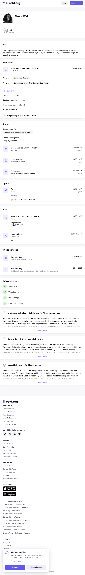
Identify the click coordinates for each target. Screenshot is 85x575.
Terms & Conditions (10, 453)
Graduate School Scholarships (14, 504)
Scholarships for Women (12, 517)
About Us (6, 542)
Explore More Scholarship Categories (17, 533)
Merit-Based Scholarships (12, 514)
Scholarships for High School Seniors (16, 520)
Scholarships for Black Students (14, 530)
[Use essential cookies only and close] (46, 551)
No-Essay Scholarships (11, 511)
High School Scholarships (12, 526)
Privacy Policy (16, 561)
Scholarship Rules (9, 469)
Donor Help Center (10, 456)
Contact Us (7, 545)
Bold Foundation (9, 447)
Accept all (15, 567)
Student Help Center (10, 479)
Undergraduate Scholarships (13, 523)
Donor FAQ (7, 450)
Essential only (36, 567)
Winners (6, 475)
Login (64, 3)
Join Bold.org (76, 3)
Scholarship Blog (9, 472)
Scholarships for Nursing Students (15, 507)
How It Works (8, 444)
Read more (42, 330)
